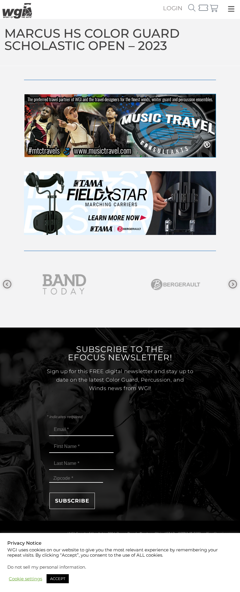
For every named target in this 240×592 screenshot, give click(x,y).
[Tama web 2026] (120, 233)
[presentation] (7, 284)
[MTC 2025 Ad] (120, 156)
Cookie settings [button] (25, 578)
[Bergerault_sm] (73, 284)
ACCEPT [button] (57, 578)
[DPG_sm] (184, 284)
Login (172, 8)
